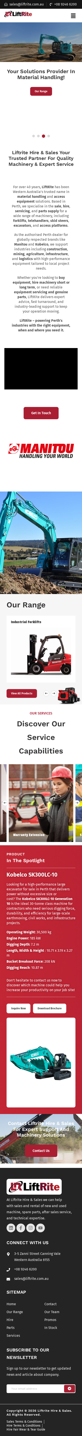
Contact (50, 1304)
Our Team (51, 1312)
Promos (50, 1320)
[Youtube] (40, 1228)
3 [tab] (43, 136)
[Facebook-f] (20, 1228)
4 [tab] (48, 136)
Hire (10, 1320)
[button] (73, 15)
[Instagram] (30, 1228)
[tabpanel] (41, 66)
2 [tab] (38, 136)
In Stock (50, 1328)
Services (13, 1335)
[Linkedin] (11, 1228)
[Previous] (5, 803)
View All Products (21, 693)
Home (11, 1304)
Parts (10, 1328)
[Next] (77, 803)
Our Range (41, 91)
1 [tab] (33, 136)
